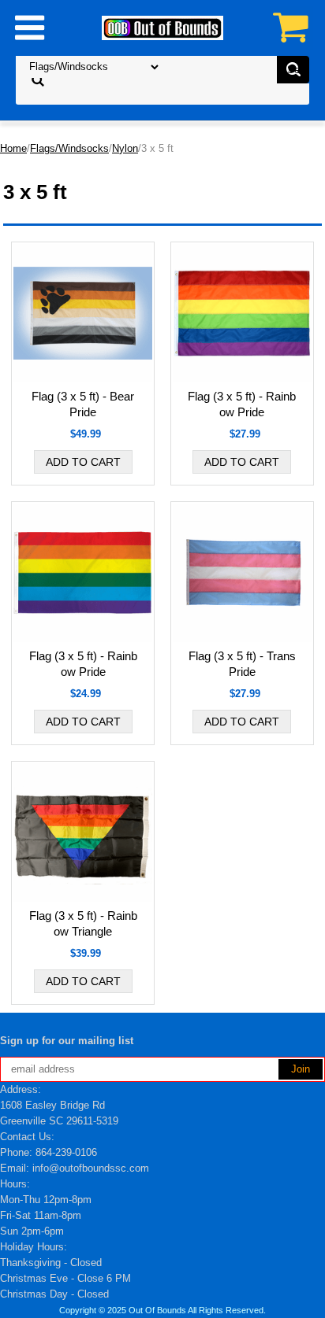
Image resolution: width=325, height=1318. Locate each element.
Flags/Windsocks (69, 148)
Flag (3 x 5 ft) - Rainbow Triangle (83, 923)
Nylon (125, 148)
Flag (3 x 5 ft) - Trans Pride (242, 663)
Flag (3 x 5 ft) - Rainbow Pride (242, 404)
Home (13, 148)
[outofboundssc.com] (162, 27)
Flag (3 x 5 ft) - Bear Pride (83, 404)
